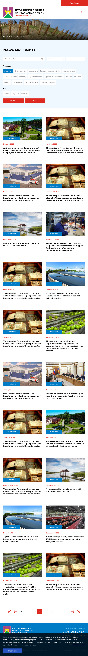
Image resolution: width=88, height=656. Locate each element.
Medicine (77, 77)
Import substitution (48, 82)
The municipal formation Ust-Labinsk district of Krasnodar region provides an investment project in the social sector (65, 150)
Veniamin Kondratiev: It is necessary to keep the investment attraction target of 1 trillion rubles (64, 396)
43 (60, 612)
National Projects (31, 82)
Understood (12, 651)
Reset (35, 101)
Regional (15, 94)
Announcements (69, 71)
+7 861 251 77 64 (73, 632)
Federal (7, 94)
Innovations (33, 71)
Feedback (74, 3)
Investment (8, 71)
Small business (20, 71)
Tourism (7, 82)
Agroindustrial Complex (54, 77)
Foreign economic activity (50, 71)
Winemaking (17, 82)
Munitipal (24, 94)
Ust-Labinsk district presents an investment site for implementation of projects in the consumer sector (21, 198)
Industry (68, 77)
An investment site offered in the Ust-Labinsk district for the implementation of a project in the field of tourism (22, 150)
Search (13, 101)
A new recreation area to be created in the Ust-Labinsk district (21, 244)
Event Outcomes (10, 77)
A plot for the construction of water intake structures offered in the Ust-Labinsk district (63, 296)
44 (66, 612)
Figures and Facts (35, 77)
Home (5, 36)
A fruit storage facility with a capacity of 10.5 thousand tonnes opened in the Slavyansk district (65, 539)
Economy (22, 77)
